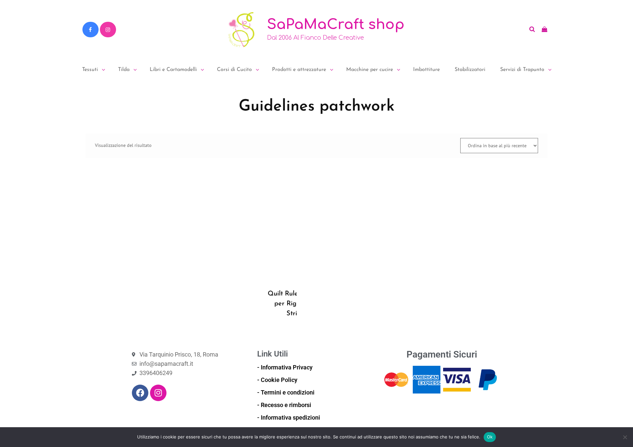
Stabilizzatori (470, 69)
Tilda (124, 69)
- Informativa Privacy (285, 367)
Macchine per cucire (369, 69)
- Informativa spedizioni (288, 417)
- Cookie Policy (277, 379)
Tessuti (90, 69)
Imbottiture (426, 69)
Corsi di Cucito (234, 69)
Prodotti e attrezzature (299, 69)
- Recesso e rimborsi (284, 404)
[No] (624, 437)
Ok (490, 436)
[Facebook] (90, 29)
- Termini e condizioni (286, 392)
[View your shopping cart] (544, 29)
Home (91, 85)
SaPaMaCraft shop (336, 24)
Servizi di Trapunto (522, 69)
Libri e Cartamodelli (173, 69)
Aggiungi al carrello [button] (277, 283)
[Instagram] (108, 29)
